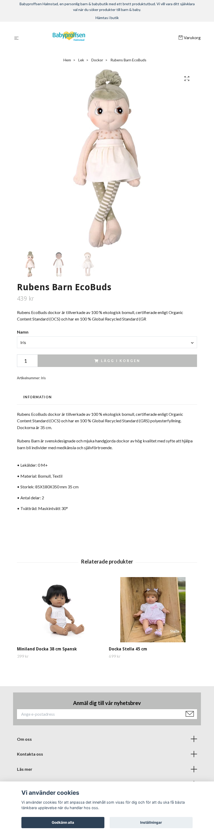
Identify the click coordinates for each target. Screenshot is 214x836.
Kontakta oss (30, 753)
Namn (22, 331)
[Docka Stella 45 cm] (153, 609)
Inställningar (151, 822)
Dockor (97, 60)
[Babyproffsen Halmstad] (99, 38)
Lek (81, 60)
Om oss (24, 739)
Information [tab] (37, 397)
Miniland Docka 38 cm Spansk (47, 649)
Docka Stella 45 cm (128, 649)
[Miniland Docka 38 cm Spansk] (61, 609)
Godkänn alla (63, 822)
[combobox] (107, 342)
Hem (67, 60)
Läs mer (24, 769)
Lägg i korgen (120, 361)
